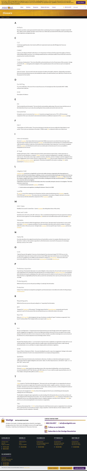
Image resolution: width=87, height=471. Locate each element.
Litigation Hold (20, 173)
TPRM (18, 383)
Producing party (20, 291)
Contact (54, 7)
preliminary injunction (60, 272)
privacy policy (27, 467)
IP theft (38, 155)
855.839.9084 (23, 446)
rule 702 (26, 317)
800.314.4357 (68, 7)
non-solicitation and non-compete (26, 160)
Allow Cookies (53, 468)
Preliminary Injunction (29, 161)
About (21, 7)
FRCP (69, 216)
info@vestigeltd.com (68, 423)
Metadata (61, 193)
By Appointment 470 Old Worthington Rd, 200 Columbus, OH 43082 (43, 443)
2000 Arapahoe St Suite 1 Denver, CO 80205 (23, 443)
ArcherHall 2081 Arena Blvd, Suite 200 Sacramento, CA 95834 (6, 459)
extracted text (43, 259)
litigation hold (60, 176)
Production (63, 115)
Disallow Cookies (66, 468)
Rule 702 (49, 318)
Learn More (81, 2)
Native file (37, 114)
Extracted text (28, 195)
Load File (20, 193)
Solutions (28, 7)
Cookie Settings (79, 468)
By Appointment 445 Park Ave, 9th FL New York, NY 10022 (76, 443)
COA (25, 63)
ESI (48, 129)
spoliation (36, 184)
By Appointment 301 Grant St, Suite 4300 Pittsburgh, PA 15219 (59, 443)
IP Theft (48, 158)
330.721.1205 (6, 446)
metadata (23, 141)
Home (2, 17)
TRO (63, 160)
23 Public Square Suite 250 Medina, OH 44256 (5, 443)
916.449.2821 (6, 465)
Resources (35, 7)
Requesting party (52, 309)
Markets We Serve (45, 7)
